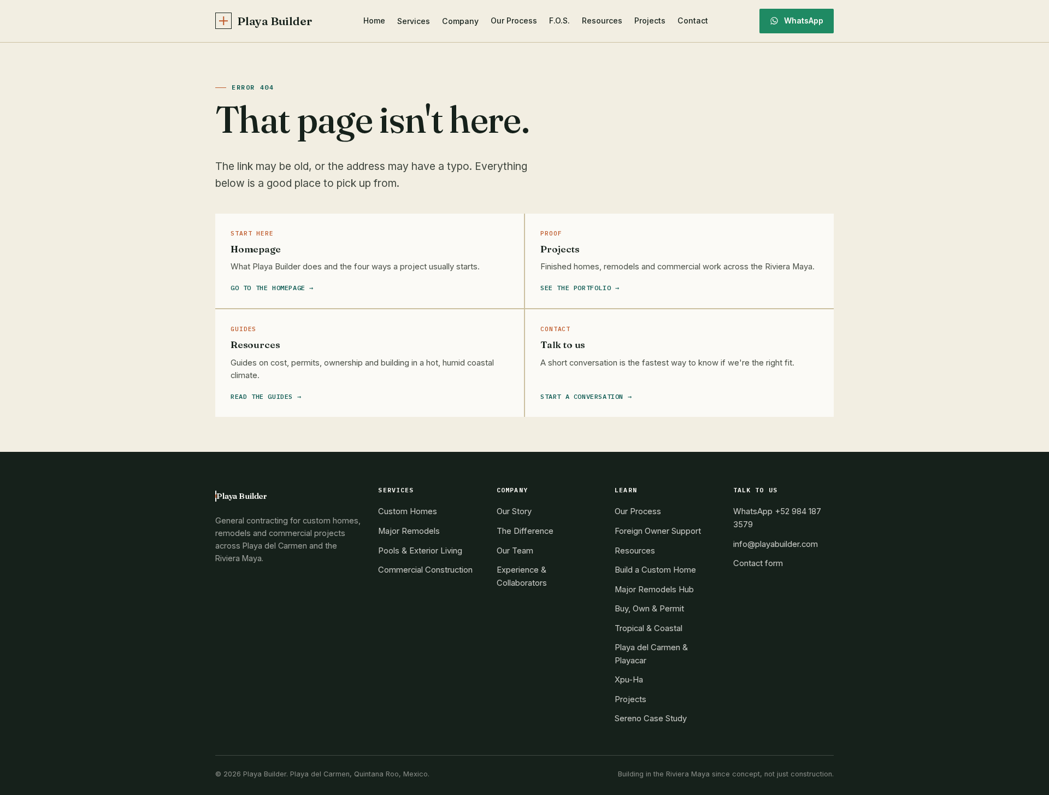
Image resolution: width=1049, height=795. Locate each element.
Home (374, 20)
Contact (692, 20)
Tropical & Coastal (648, 628)
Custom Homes (407, 511)
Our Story (514, 511)
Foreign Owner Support (658, 531)
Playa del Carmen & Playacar (651, 654)
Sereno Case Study (651, 718)
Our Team (515, 551)
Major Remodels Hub (654, 589)
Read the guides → (266, 396)
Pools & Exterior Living (420, 551)
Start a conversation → (586, 396)
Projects (649, 20)
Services (413, 21)
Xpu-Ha (629, 680)
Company (460, 21)
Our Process (514, 20)
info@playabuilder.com (775, 544)
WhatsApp (803, 20)
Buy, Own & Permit (649, 609)
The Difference (525, 531)
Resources (602, 20)
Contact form (758, 563)
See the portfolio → (579, 288)
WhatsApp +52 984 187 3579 (777, 518)
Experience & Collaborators (522, 576)
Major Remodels (409, 531)
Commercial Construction (425, 570)
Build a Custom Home (655, 570)
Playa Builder (274, 21)
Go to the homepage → (272, 288)
